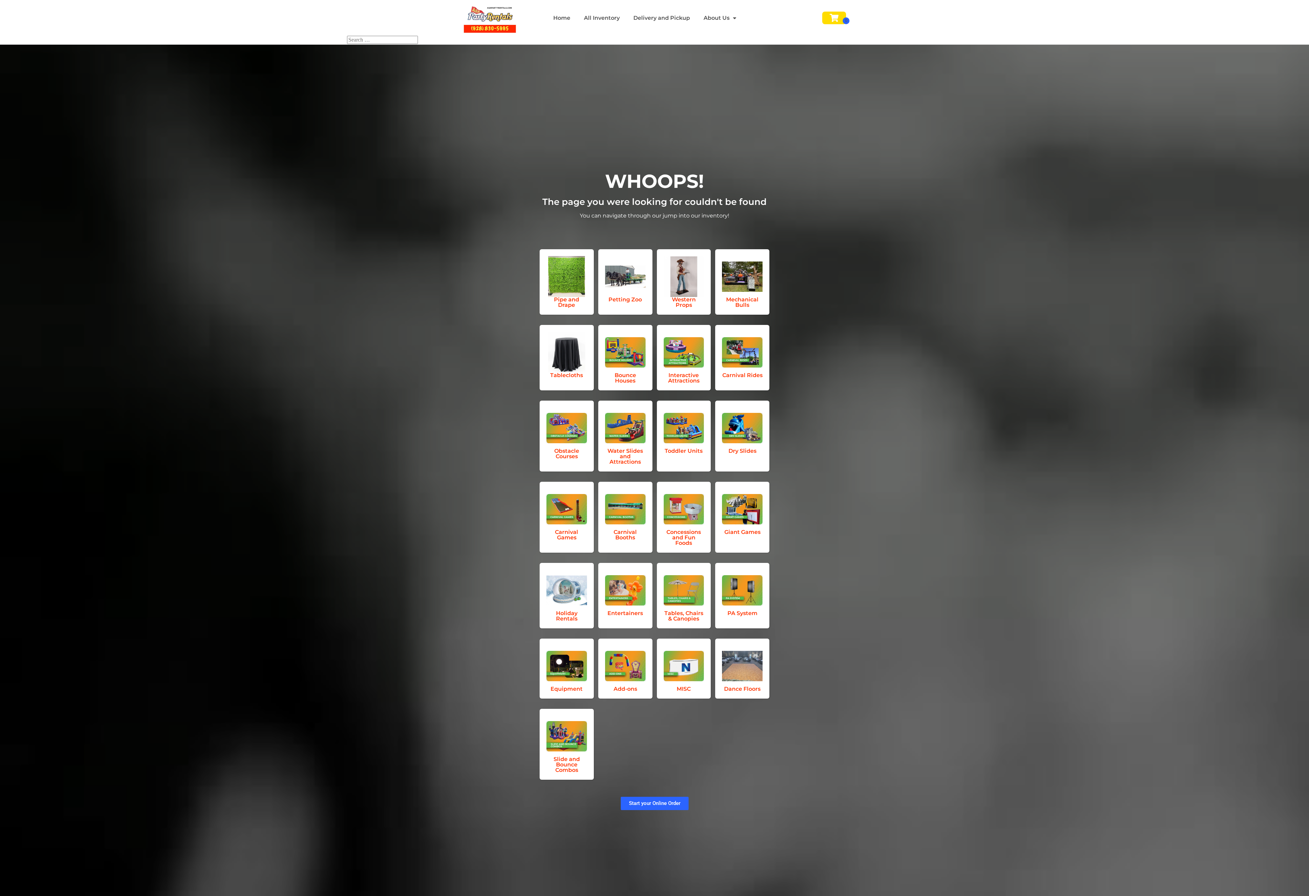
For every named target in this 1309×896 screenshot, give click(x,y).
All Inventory (602, 18)
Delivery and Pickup (661, 18)
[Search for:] (382, 40)
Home (561, 18)
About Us (716, 18)
